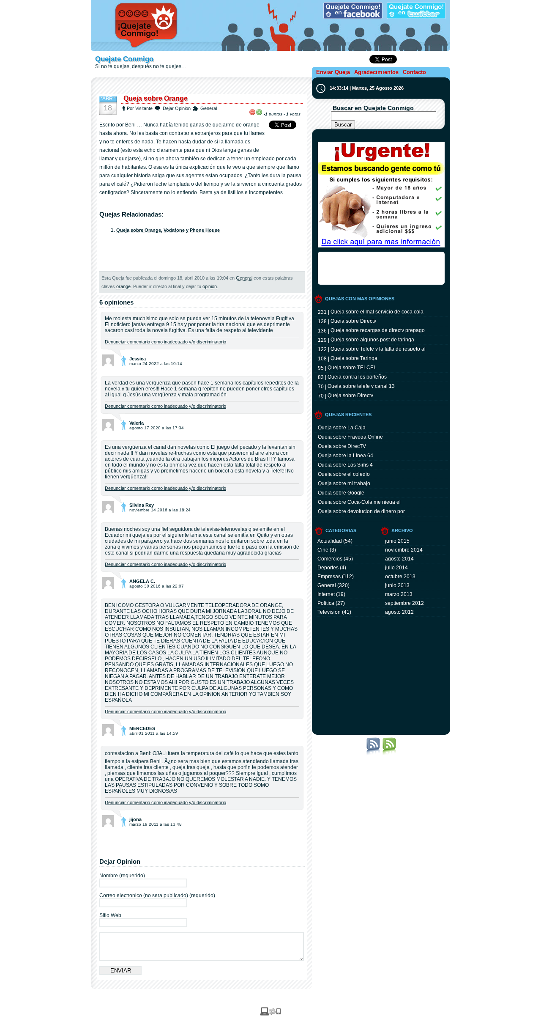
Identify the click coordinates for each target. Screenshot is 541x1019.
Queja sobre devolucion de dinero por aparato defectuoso (361, 511)
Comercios (329, 559)
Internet (326, 594)
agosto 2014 (399, 559)
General (208, 108)
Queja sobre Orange (155, 98)
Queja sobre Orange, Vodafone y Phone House (168, 230)
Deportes (328, 568)
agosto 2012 (399, 612)
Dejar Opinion (177, 108)
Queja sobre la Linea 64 (345, 455)
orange (123, 286)
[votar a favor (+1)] (259, 112)
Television (329, 612)
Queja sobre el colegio (344, 473)
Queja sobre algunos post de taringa (372, 339)
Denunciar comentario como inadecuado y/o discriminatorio (165, 341)
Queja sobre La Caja (342, 427)
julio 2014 (396, 568)
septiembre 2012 (404, 603)
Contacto (414, 72)
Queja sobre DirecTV (342, 445)
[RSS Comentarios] (389, 754)
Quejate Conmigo (124, 59)
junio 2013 (397, 585)
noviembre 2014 (404, 550)
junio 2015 (397, 541)
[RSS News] (373, 754)
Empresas (329, 577)
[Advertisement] (202, 87)
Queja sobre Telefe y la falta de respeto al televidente (378, 348)
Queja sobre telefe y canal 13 (361, 385)
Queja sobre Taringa (354, 357)
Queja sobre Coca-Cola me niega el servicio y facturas (359, 501)
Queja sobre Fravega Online (350, 436)
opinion (209, 286)
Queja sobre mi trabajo (344, 483)
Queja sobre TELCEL (352, 367)
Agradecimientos (376, 72)
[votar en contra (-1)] (252, 112)
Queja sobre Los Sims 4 (345, 464)
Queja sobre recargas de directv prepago (378, 329)
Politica (325, 603)
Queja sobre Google (341, 492)
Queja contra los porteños (357, 376)
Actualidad (329, 541)
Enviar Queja (333, 72)
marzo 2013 (399, 594)
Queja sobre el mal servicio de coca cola (377, 311)
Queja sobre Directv (353, 320)
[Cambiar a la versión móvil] (270, 1014)
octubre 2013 (400, 577)
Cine (322, 550)
